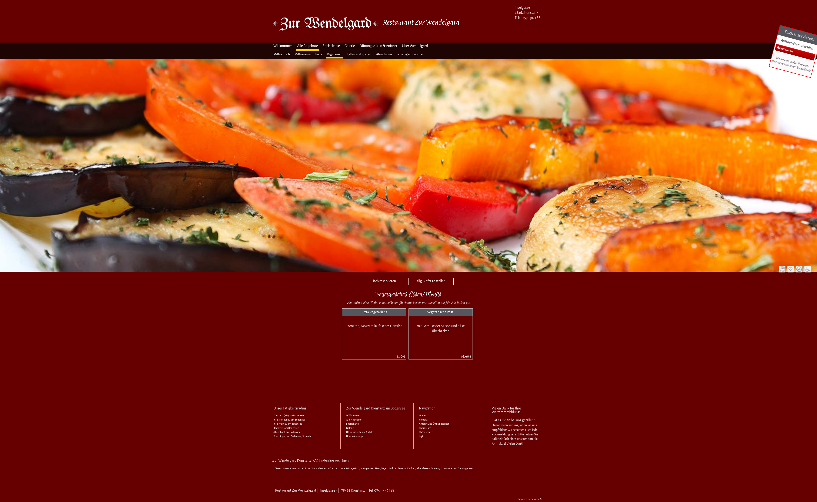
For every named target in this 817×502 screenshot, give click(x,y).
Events (461, 468)
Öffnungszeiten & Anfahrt (360, 432)
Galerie (350, 428)
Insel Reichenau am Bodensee (289, 419)
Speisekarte (352, 423)
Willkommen (353, 415)
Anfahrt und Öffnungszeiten (434, 423)
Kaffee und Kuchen (405, 468)
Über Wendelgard (355, 436)
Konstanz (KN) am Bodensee (288, 415)
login (421, 436)
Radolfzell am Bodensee (286, 428)
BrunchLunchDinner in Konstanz (321, 468)
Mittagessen (367, 468)
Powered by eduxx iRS (529, 499)
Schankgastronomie (441, 468)
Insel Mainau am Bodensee (287, 423)
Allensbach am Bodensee (286, 432)
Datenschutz (426, 432)
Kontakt (423, 419)
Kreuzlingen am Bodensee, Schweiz (292, 436)
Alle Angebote (353, 419)
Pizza (377, 468)
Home (422, 415)
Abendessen (423, 468)
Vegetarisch (387, 468)
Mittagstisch (352, 468)
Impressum (425, 428)
